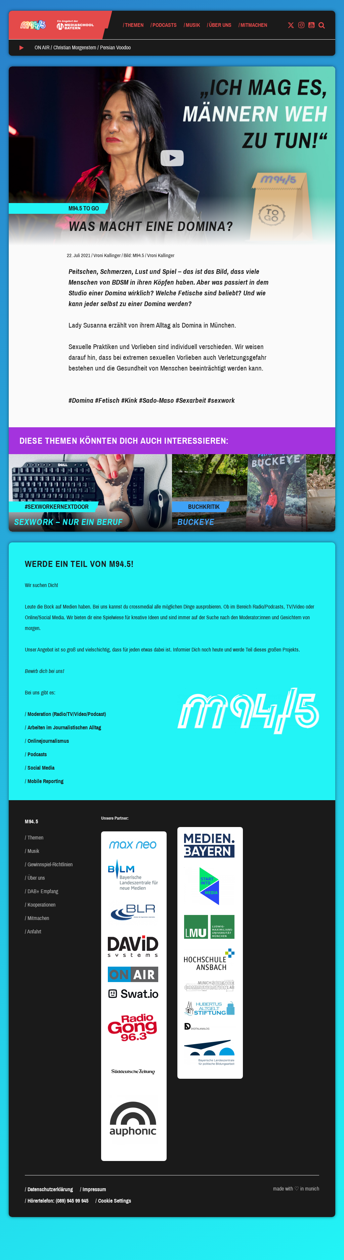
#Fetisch (107, 400)
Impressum (94, 1189)
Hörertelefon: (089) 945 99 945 (58, 1201)
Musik (193, 25)
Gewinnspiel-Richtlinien (50, 864)
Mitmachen (254, 25)
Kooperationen (41, 905)
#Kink (129, 400)
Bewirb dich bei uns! (44, 671)
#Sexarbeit (191, 400)
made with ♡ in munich (296, 1189)
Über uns (220, 25)
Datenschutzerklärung (50, 1189)
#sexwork (221, 400)
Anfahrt (34, 931)
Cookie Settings (114, 1201)
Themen (134, 25)
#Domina (81, 400)
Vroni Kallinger (107, 255)
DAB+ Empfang (43, 891)
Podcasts (165, 25)
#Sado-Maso (156, 400)
